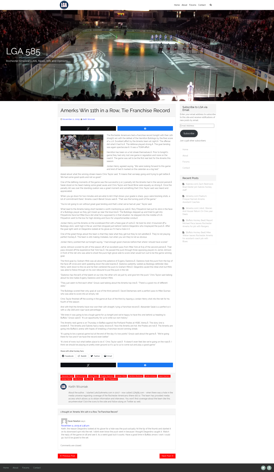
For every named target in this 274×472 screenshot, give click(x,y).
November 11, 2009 (71, 119)
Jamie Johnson (150, 376)
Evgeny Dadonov (107, 376)
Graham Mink (121, 376)
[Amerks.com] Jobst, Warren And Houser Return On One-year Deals (198, 211)
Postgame (99, 379)
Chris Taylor (93, 376)
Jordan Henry (66, 379)
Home (177, 5)
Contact (202, 5)
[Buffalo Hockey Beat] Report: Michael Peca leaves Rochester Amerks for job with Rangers (198, 223)
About (184, 5)
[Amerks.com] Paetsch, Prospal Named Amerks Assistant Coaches (195, 199)
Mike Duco (78, 379)
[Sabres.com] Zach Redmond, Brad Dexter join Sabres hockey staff (198, 187)
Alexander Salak (67, 376)
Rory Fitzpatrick (111, 379)
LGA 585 (23, 51)
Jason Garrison (164, 376)
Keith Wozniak (89, 119)
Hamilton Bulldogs (135, 376)
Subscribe (189, 133)
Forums (192, 5)
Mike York (88, 379)
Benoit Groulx (81, 376)
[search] (210, 5)
